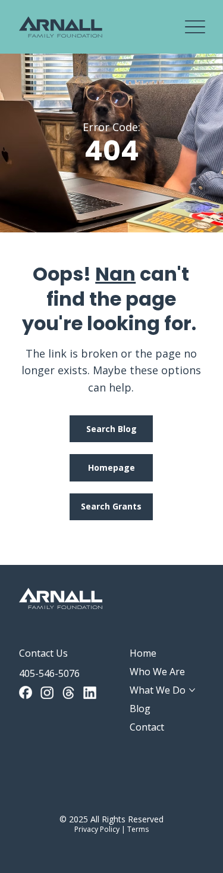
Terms (138, 829)
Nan (115, 273)
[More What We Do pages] (192, 690)
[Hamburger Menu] (194, 27)
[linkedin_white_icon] (89, 692)
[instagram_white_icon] (47, 692)
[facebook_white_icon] (25, 692)
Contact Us (43, 653)
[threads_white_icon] (68, 692)
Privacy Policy (97, 829)
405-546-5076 (49, 673)
